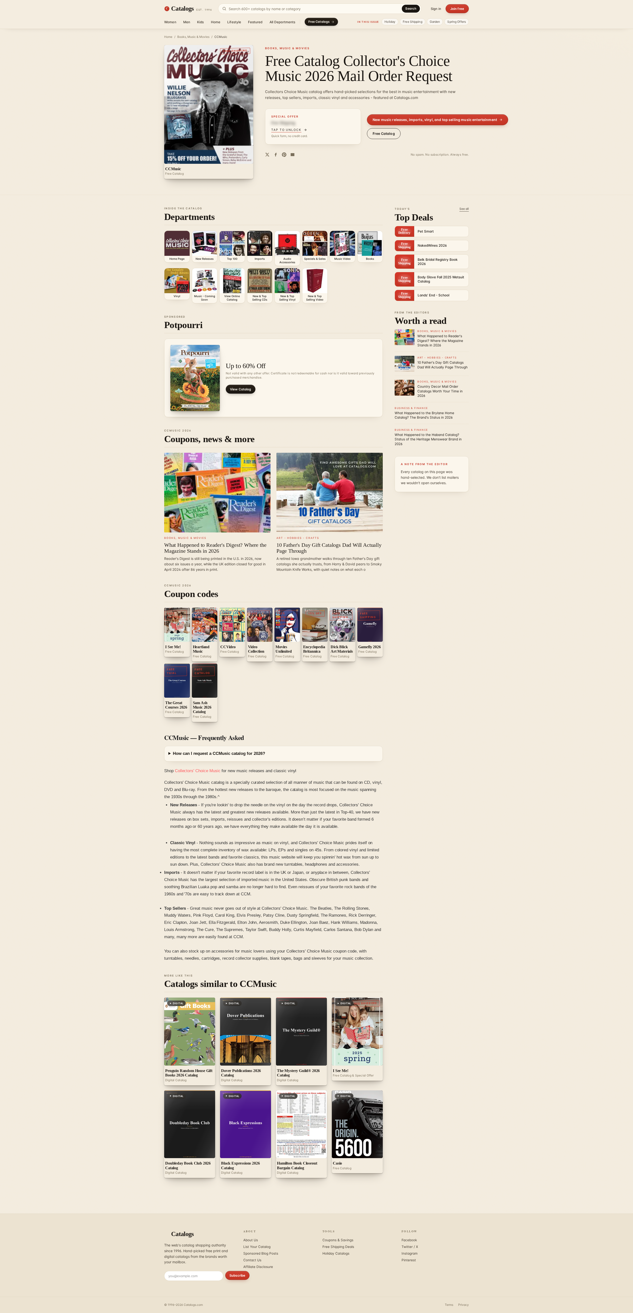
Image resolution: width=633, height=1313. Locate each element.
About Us (250, 1240)
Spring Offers (456, 22)
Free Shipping (412, 22)
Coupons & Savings (337, 1240)
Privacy (463, 1305)
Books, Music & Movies (193, 37)
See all (464, 209)
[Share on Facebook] (275, 154)
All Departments (282, 22)
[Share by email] (292, 154)
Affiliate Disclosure (258, 1267)
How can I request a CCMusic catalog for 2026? (219, 753)
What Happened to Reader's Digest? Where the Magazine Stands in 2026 (215, 548)
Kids (200, 22)
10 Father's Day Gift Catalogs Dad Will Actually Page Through (329, 548)
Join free (457, 9)
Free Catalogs (319, 22)
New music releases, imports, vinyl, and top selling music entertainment (435, 120)
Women (170, 22)
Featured (255, 22)
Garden (435, 22)
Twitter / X (410, 1247)
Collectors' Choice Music (198, 770)
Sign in (436, 9)
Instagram (410, 1253)
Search (410, 8)
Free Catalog (384, 133)
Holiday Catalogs (335, 1253)
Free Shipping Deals (338, 1247)
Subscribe (237, 1275)
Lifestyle (234, 22)
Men (186, 22)
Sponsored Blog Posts (260, 1253)
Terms (449, 1305)
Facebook (409, 1240)
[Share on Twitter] (267, 154)
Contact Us (252, 1260)
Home (216, 22)
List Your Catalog (257, 1247)
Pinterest (409, 1260)
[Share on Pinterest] (284, 154)
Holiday (389, 22)
